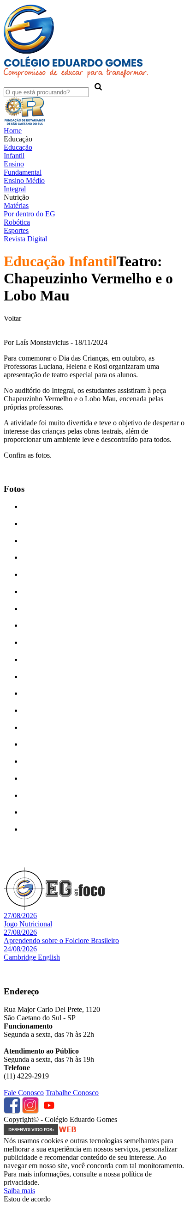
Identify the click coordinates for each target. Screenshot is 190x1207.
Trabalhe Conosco (72, 1093)
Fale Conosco (24, 1093)
